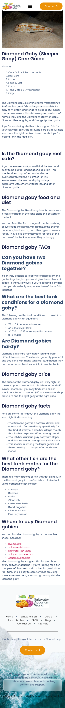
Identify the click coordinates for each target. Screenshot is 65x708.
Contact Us (24, 623)
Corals (48, 616)
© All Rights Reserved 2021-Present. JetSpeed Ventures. (32, 696)
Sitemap (43, 623)
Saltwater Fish (29, 616)
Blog (48, 620)
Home (9, 616)
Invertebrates (16, 620)
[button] (30, 6)
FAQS (35, 620)
